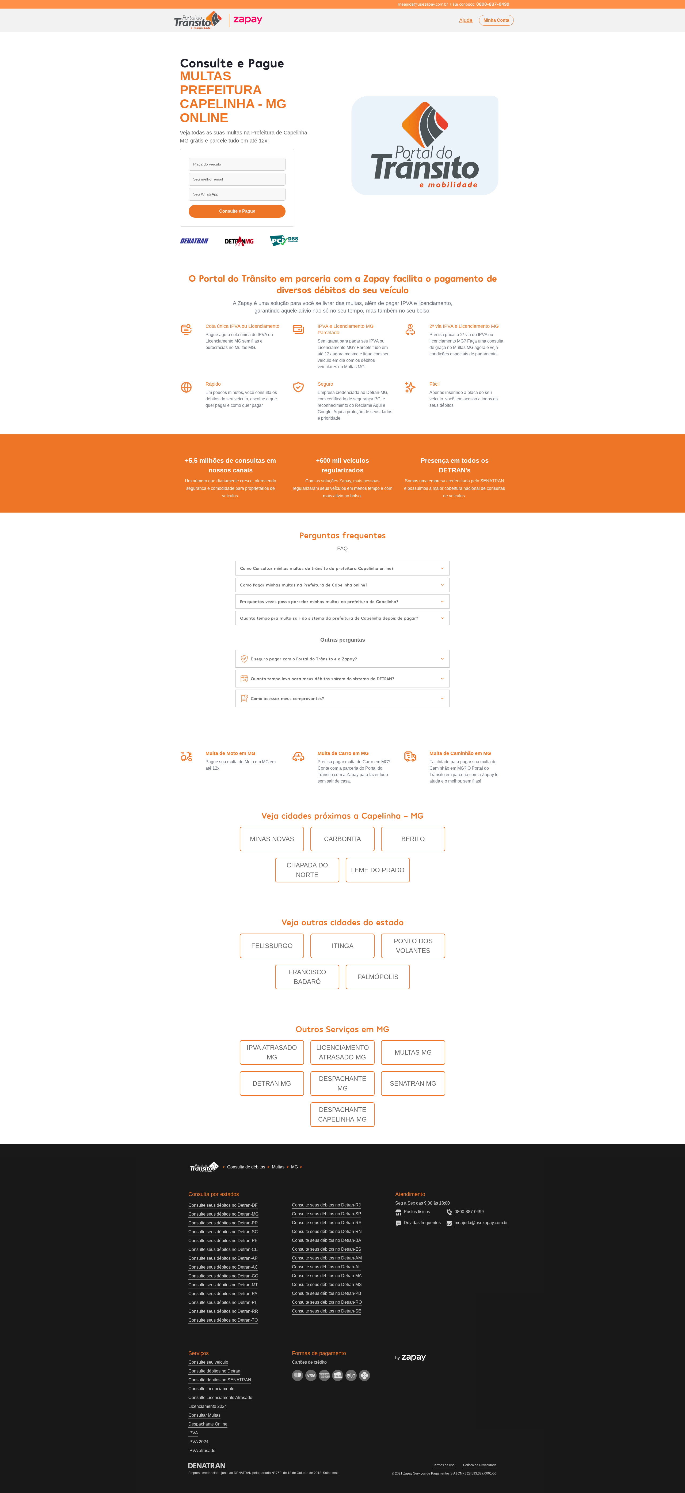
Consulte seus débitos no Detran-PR (223, 1223)
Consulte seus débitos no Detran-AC (223, 1267)
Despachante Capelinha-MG (342, 1114)
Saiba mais (331, 1473)
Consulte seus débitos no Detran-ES (326, 1249)
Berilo (413, 839)
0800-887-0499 (469, 1211)
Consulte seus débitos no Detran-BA (326, 1240)
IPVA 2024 (198, 1441)
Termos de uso (444, 1465)
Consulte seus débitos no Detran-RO (327, 1302)
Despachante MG (342, 1083)
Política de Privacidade (480, 1465)
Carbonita (342, 839)
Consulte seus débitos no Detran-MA (327, 1275)
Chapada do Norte (307, 870)
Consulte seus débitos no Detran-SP (326, 1214)
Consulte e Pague (237, 211)
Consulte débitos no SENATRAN (219, 1380)
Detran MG (272, 1083)
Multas (278, 1167)
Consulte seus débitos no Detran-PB (326, 1293)
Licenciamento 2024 (207, 1406)
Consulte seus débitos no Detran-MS (327, 1284)
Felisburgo (272, 945)
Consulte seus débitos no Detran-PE (223, 1240)
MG (294, 1167)
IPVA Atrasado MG (272, 1052)
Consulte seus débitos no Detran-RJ (326, 1205)
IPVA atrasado (201, 1450)
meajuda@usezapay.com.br (481, 1222)
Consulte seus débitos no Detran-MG (223, 1214)
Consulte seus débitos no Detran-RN (327, 1231)
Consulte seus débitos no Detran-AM (327, 1258)
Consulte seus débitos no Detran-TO (223, 1320)
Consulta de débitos (246, 1167)
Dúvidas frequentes (422, 1222)
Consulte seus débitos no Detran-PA (222, 1293)
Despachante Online (207, 1424)
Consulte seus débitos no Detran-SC (223, 1231)
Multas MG (413, 1052)
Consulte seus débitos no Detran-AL (326, 1267)
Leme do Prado (378, 870)
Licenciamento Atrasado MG (342, 1052)
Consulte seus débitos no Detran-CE (223, 1249)
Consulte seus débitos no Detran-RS (326, 1222)
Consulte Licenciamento (211, 1388)
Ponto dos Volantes (413, 945)
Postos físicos (417, 1211)
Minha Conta (496, 20)
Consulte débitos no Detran (214, 1371)
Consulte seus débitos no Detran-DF (223, 1205)
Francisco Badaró (307, 976)
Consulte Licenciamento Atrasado (220, 1397)
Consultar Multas (204, 1415)
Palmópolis (377, 976)
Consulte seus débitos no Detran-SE (326, 1311)
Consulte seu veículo (208, 1362)
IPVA (193, 1433)
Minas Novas (272, 839)
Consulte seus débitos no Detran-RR (223, 1311)
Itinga (342, 945)
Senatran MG (413, 1083)
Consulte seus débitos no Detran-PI (222, 1302)
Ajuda (466, 20)
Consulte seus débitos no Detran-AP (223, 1258)
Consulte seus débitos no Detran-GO (223, 1276)
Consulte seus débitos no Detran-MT (223, 1285)
